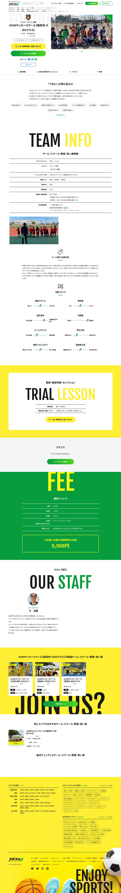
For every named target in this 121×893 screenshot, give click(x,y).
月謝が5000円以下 (53, 110)
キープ (80, 3)
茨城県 (43, 793)
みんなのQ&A (70, 3)
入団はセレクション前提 (97, 834)
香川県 (47, 805)
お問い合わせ (46, 864)
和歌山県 (47, 802)
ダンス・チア (67, 795)
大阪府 (22, 802)
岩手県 (32, 789)
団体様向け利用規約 (105, 858)
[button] (81, 51)
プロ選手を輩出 (106, 830)
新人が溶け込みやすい (31, 105)
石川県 (42, 796)
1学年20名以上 (83, 822)
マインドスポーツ (81, 807)
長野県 (27, 796)
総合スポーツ (101, 807)
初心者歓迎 (93, 105)
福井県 (47, 796)
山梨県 (22, 796)
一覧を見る (58, 704)
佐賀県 (27, 811)
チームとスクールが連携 (70, 826)
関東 (15, 793)
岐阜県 (22, 799)
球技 (51, 161)
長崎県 (32, 811)
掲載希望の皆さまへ (44, 861)
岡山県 (22, 805)
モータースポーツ (81, 803)
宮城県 (37, 789)
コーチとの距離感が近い (78, 105)
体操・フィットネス (77, 795)
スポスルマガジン (35, 864)
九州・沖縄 (14, 811)
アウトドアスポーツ (69, 803)
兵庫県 (27, 802)
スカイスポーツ (105, 799)
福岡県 (22, 811)
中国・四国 (14, 805)
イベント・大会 (57, 3)
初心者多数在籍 (63, 105)
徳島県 (52, 805)
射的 (83, 791)
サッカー (57, 161)
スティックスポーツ (69, 807)
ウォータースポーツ (92, 791)
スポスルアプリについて (58, 861)
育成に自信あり (16, 105)
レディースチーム (68, 846)
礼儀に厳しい (84, 830)
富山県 (37, 796)
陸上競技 (103, 791)
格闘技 (77, 791)
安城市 (63, 180)
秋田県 (42, 789)
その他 (75, 811)
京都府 (32, 802)
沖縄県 (22, 813)
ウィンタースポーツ (80, 799)
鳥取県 (32, 805)
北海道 (22, 789)
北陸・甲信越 (13, 796)
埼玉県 (33, 793)
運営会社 (33, 861)
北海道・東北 (13, 789)
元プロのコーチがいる (70, 822)
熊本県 (37, 811)
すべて (106, 785)
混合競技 (97, 795)
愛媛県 (22, 807)
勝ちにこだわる (84, 826)
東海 (23, 33)
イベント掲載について (94, 861)
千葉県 (38, 793)
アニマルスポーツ (94, 803)
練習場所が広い (105, 105)
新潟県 (32, 796)
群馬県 (53, 793)
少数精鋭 (92, 822)
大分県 (42, 811)
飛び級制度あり (95, 830)
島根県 (37, 805)
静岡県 (27, 799)
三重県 (37, 799)
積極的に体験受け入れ (48, 105)
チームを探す (34, 858)
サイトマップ (56, 864)
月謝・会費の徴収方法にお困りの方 (76, 861)
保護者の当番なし (68, 110)
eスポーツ (91, 807)
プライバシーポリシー (78, 858)
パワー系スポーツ (93, 799)
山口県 (42, 805)
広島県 (27, 805)
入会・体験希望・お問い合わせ (29, 46)
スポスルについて (55, 858)
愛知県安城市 (31, 33)
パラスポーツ (67, 811)
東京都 (22, 793)
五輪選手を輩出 (68, 834)
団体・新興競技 (68, 799)
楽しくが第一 (94, 826)
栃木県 (48, 793)
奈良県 (42, 802)
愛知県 (57, 180)
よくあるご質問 (66, 858)
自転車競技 (89, 795)
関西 (15, 802)
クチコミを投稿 (30, 53)
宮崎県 (47, 811)
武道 (70, 791)
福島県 (52, 789)
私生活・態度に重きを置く (70, 830)
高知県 (27, 807)
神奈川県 (27, 793)
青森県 (27, 789)
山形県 (47, 789)
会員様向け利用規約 (91, 858)
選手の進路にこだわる (70, 838)
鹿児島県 (52, 811)
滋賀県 (37, 802)
